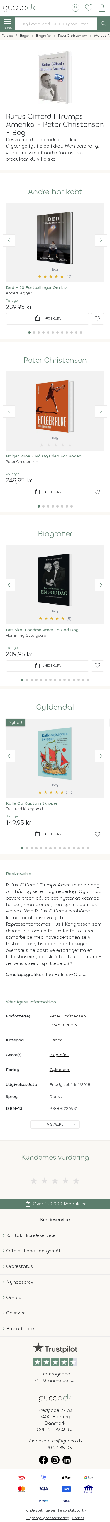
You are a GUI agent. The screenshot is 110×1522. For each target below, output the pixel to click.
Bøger (56, 1040)
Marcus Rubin (63, 1025)
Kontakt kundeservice (30, 1235)
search (103, 24)
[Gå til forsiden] (55, 1398)
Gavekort (16, 1313)
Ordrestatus (19, 1266)
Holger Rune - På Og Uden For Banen (44, 456)
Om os (13, 1297)
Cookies (78, 1518)
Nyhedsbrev (19, 1282)
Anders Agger (18, 293)
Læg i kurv (47, 318)
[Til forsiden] (19, 7)
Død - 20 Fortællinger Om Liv (36, 287)
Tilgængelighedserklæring (47, 1518)
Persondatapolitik (72, 1510)
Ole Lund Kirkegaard (24, 808)
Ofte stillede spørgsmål (33, 1251)
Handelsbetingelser (39, 1510)
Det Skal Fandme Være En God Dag (42, 629)
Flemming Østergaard (26, 635)
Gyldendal (55, 707)
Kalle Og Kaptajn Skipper (31, 803)
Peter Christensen (55, 360)
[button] (9, 240)
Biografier (55, 534)
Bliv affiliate (20, 1329)
